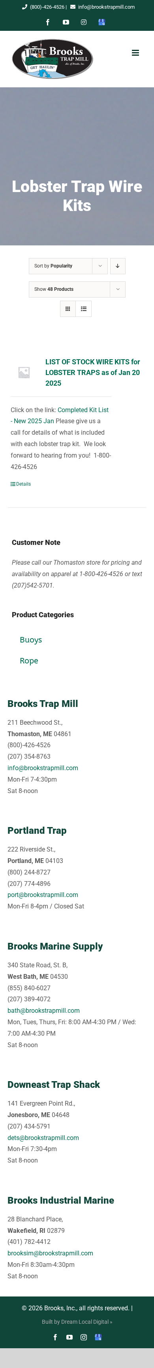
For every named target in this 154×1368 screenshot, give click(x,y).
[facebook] (55, 1337)
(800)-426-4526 (47, 7)
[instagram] (84, 1337)
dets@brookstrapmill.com (43, 1138)
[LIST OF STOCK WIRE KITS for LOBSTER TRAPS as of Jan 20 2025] (24, 372)
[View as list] (83, 309)
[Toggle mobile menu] (135, 53)
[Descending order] (118, 266)
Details (23, 484)
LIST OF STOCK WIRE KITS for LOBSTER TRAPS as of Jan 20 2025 (92, 372)
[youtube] (69, 1337)
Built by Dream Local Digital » (77, 1322)
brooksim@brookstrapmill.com (50, 1253)
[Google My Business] (98, 1337)
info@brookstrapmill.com (106, 7)
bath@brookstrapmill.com (44, 1010)
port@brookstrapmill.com (43, 895)
